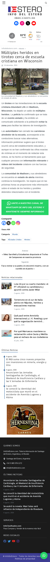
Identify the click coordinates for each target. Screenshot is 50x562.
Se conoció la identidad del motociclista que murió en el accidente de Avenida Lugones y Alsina (23, 496)
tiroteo (27, 240)
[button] (44, 555)
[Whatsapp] (13, 223)
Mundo (21, 49)
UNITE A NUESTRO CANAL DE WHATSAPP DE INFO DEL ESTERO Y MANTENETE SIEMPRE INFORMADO (25, 207)
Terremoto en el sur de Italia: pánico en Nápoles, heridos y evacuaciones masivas (28, 303)
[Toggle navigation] (47, 3)
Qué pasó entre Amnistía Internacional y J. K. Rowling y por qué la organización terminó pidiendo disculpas (31, 318)
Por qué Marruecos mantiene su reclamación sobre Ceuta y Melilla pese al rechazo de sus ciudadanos (31, 334)
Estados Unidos (15, 240)
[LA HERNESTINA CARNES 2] (25, 419)
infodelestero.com (9, 48)
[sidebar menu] (3, 3)
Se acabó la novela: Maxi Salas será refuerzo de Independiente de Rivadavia (23, 507)
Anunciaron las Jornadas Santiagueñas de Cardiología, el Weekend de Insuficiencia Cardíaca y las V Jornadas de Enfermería (24, 483)
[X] (8, 223)
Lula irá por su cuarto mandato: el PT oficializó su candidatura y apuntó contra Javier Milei (31, 287)
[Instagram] (18, 223)
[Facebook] (4, 223)
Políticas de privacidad (25, 559)
